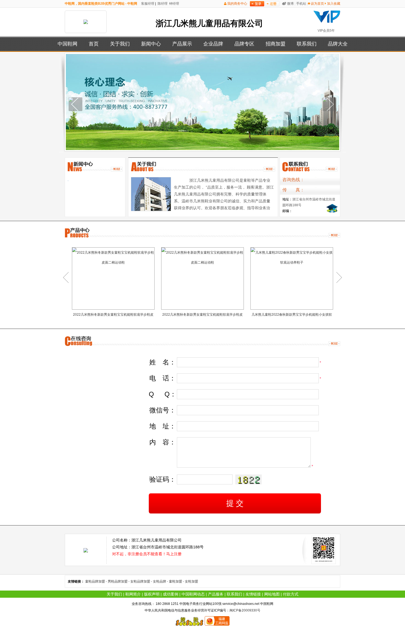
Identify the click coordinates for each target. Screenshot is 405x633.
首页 (94, 44)
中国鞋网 (67, 44)
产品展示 (182, 44)
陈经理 (162, 4)
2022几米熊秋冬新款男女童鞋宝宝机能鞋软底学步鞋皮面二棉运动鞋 (113, 316)
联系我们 (307, 44)
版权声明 (152, 594)
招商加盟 (275, 44)
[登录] (257, 3)
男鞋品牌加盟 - (119, 581)
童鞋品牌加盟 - (96, 581)
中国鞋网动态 (193, 594)
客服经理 (147, 4)
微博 (290, 4)
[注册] (272, 3)
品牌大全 (338, 44)
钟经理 (173, 4)
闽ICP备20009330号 (244, 610)
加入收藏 (333, 4)
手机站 (301, 4)
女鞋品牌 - (161, 581)
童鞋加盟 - (177, 581)
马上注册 (174, 554)
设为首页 (317, 4)
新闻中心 (151, 44)
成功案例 (170, 594)
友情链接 (253, 594)
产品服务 (215, 594)
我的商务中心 (237, 4)
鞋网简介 (133, 594)
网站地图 (272, 594)
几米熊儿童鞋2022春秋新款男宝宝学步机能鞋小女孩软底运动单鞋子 (292, 316)
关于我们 (120, 44)
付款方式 (290, 594)
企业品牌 (213, 44)
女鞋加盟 (191, 581)
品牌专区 (244, 44)
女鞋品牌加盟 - (141, 581)
